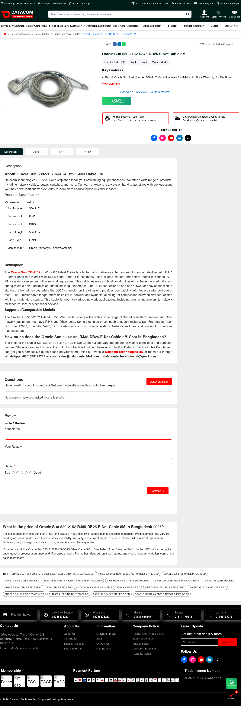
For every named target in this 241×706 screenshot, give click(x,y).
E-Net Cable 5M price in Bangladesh (177, 580)
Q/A (61, 151)
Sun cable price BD (59, 587)
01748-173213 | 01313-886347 (141, 120)
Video (36, 151)
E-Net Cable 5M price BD (219, 580)
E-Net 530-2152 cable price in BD (165, 587)
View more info (111, 83)
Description (10, 151)
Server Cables (42, 33)
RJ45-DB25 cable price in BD (93, 587)
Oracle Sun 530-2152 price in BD (24, 594)
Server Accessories (21, 33)
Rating (9, 466)
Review (87, 151)
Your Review (13, 446)
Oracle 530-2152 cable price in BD (185, 573)
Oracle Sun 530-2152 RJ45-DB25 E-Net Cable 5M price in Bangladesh (53, 573)
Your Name (12, 429)
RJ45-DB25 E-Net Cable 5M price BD (128, 580)
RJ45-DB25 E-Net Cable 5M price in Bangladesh (73, 580)
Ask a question (159, 381)
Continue (155, 491)
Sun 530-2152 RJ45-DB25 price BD (68, 594)
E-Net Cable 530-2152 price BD (207, 587)
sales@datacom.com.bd (24, 648)
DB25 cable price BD (127, 587)
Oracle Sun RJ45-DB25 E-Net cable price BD (162, 594)
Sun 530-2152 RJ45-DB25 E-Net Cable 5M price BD (129, 573)
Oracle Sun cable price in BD (23, 587)
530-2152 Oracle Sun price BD (111, 594)
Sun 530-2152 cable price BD (22, 580)
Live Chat (117, 120)
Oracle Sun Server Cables (66, 33)
